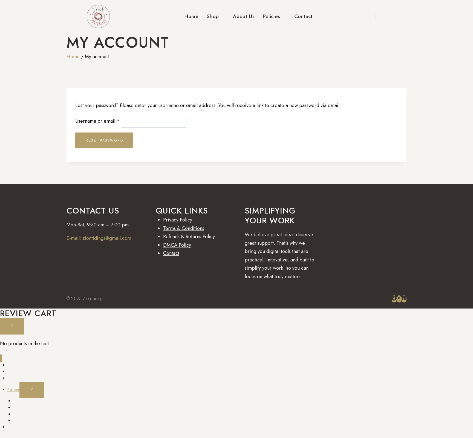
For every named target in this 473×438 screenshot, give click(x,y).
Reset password (104, 140)
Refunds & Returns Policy (189, 236)
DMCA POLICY (25, 420)
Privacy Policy (177, 219)
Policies (271, 16)
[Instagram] (399, 298)
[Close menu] (1, 358)
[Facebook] (394, 298)
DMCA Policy (177, 245)
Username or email (97, 121)
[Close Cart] (12, 326)
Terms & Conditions (183, 228)
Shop (213, 16)
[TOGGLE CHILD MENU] (31, 390)
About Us (243, 16)
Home (191, 16)
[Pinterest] (404, 298)
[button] (374, 16)
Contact (303, 16)
